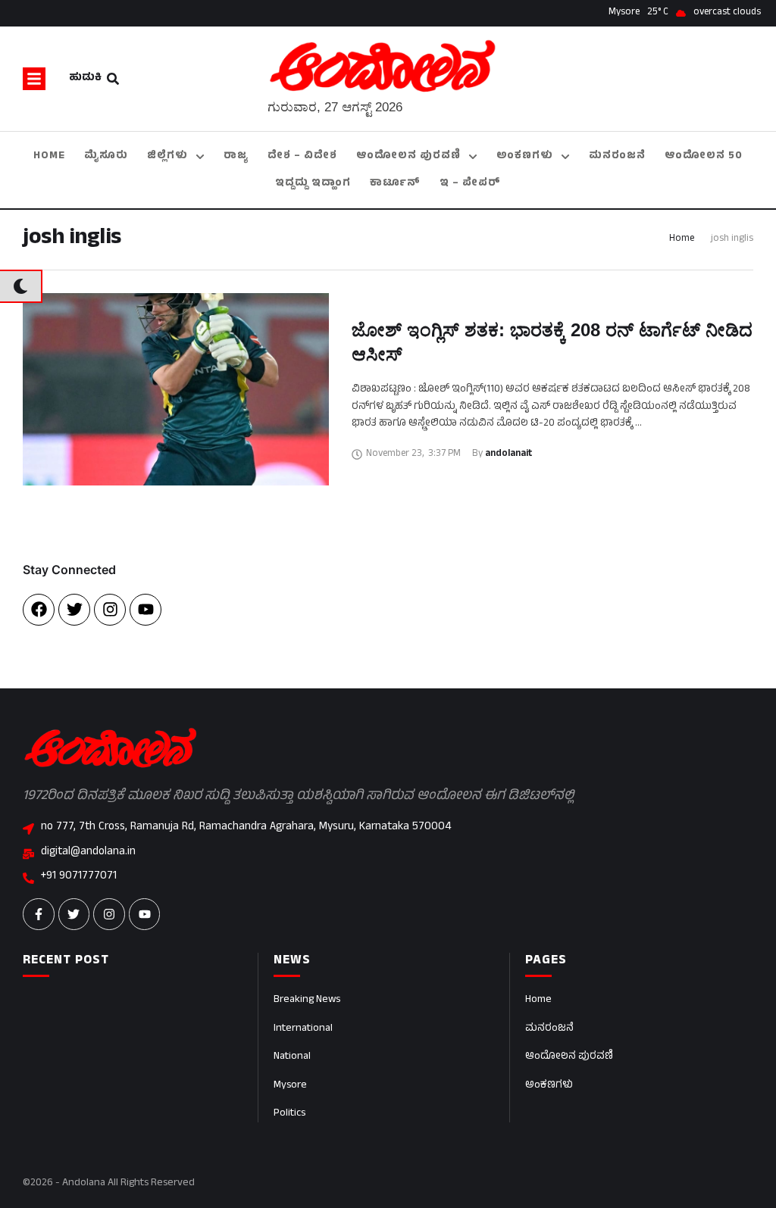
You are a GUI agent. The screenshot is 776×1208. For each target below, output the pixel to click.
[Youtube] (145, 610)
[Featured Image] (176, 389)
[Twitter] (74, 610)
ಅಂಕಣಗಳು (549, 1085)
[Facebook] (39, 610)
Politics (289, 1113)
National (292, 1057)
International (303, 1029)
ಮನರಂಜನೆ (549, 1029)
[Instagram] (110, 610)
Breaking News (307, 1000)
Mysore (290, 1085)
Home (681, 239)
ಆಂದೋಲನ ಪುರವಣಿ (569, 1057)
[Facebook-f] (39, 914)
